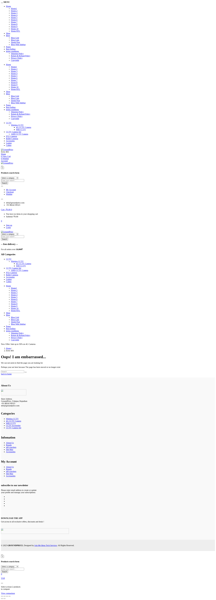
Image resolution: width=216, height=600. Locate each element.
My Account (11, 190)
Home (8, 6)
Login (8, 227)
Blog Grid (15, 38)
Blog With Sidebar (18, 45)
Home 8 (14, 24)
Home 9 (14, 27)
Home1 (14, 9)
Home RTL (15, 31)
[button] (6, 210)
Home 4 (14, 15)
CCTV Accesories (13, 425)
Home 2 (14, 11)
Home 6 (14, 20)
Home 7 (14, 22)
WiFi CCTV (21, 130)
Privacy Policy (16, 58)
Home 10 (14, 29)
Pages (8, 47)
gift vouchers (11, 447)
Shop (8, 33)
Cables (8, 145)
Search (4, 183)
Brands (9, 445)
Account (4, 161)
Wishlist (9, 194)
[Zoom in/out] (2, 596)
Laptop (9, 143)
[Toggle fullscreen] (5, 596)
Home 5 (14, 18)
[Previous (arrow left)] (2, 598)
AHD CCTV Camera (19, 134)
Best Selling (11, 49)
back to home (6, 374)
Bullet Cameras (12, 139)
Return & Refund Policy (20, 56)
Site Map (9, 449)
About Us (10, 443)
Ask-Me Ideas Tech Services (45, 545)
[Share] (7, 596)
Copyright (15, 60)
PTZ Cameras (11, 136)
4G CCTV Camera (23, 127)
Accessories (10, 452)
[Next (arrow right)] (5, 598)
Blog (8, 36)
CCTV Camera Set (13, 132)
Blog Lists (15, 40)
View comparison (8, 593)
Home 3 (14, 13)
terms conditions (12, 51)
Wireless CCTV (17, 125)
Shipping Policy (17, 54)
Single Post (15, 42)
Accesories (10, 141)
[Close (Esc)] (9, 596)
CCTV (9, 123)
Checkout (10, 192)
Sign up (9, 225)
